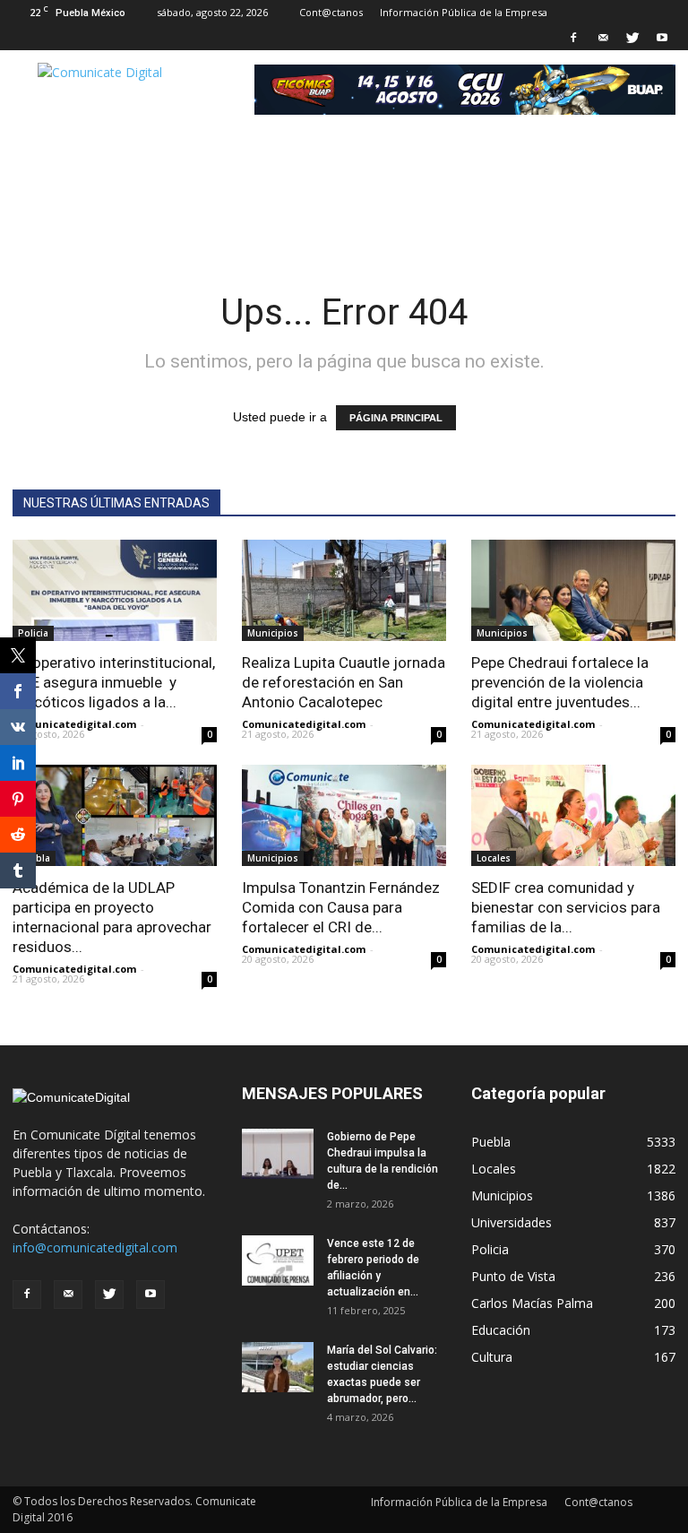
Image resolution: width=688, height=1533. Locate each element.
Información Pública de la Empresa (463, 12)
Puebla (491, 1141)
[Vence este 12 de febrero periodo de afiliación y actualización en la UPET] (278, 1260)
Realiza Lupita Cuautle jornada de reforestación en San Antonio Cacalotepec (343, 682)
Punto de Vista (513, 1276)
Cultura (491, 1356)
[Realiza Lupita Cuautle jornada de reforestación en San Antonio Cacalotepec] (344, 590)
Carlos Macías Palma (532, 1303)
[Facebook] (573, 37)
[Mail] (602, 37)
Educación (500, 1329)
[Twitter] (632, 37)
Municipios (272, 633)
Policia (33, 633)
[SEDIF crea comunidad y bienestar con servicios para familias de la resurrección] (573, 815)
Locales (494, 858)
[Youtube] (662, 37)
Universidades (511, 1222)
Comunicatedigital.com (74, 724)
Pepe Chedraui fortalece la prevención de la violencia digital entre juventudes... (560, 682)
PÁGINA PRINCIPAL (396, 417)
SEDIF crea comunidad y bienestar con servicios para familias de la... (565, 907)
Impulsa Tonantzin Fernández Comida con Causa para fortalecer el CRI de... (341, 907)
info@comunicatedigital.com (95, 1247)
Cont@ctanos (331, 12)
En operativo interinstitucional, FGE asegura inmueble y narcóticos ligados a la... (114, 682)
